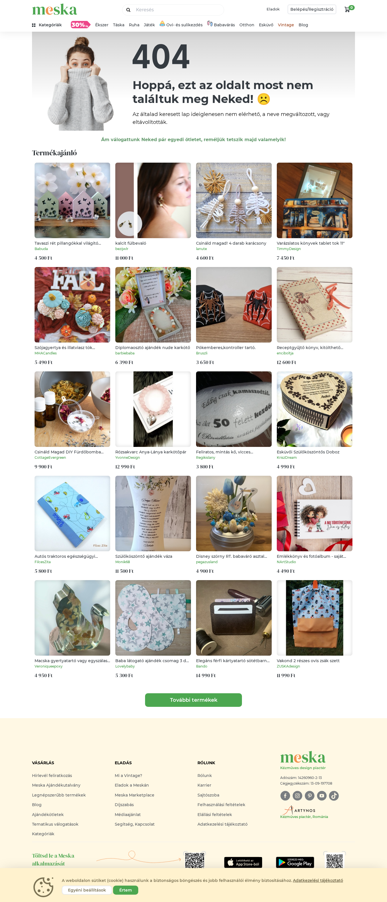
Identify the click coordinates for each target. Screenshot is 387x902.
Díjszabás (124, 804)
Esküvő (266, 24)
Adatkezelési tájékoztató (222, 824)
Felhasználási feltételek (221, 804)
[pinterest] (309, 796)
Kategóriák (43, 833)
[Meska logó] (54, 9)
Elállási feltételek (214, 814)
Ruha (134, 24)
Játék (149, 24)
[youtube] (322, 796)
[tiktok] (334, 796)
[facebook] (285, 796)
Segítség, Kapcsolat (135, 824)
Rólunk (204, 775)
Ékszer (102, 24)
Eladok (273, 9)
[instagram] (297, 796)
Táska (118, 24)
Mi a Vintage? (128, 775)
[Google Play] (243, 862)
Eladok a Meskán (132, 785)
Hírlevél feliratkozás (52, 775)
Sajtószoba (208, 795)
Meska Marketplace (134, 795)
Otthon (246, 24)
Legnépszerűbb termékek (59, 795)
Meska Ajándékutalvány (56, 785)
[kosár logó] (347, 9)
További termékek (193, 700)
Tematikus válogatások (55, 824)
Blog (303, 24)
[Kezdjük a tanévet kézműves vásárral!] (81, 24)
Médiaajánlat (128, 814)
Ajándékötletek (48, 814)
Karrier (204, 785)
